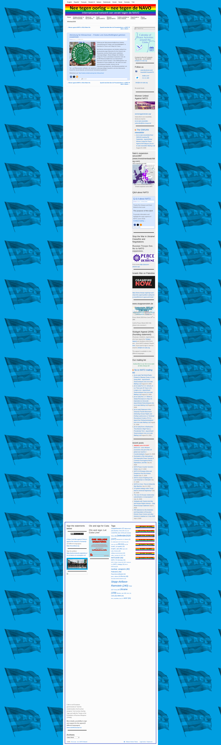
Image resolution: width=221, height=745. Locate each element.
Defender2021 (120, 539)
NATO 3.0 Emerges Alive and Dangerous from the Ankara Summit (143, 473)
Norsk (120, 2)
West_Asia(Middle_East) (117, 598)
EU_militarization (115, 541)
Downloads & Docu (134, 17)
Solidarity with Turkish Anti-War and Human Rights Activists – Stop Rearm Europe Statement (144, 503)
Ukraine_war (121, 593)
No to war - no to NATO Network (79, 741)
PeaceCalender (143, 17)
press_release (115, 576)
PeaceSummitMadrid (118, 574)
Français (83, 2)
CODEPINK (115, 533)
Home (69, 17)
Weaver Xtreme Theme (132, 741)
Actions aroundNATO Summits (77, 17)
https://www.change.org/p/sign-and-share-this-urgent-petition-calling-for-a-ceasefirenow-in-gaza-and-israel (143, 295)
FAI (122, 541)
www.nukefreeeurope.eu (74, 727)
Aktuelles (75, 78)
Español (76, 2)
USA (114, 596)
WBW (120, 596)
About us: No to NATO (89, 17)
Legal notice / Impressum (146, 741)
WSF (127, 598)
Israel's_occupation (118, 546)
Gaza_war (114, 544)
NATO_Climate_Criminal (117, 562)
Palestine (116, 572)
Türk (133, 2)
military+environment (118, 553)
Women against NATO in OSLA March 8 (78, 27)
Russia (124, 576)
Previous (64, 10)
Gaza (126, 541)
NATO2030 (117, 558)
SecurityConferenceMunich (118, 578)
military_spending (115, 555)
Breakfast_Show (119, 530)
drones (127, 539)
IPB (121, 544)
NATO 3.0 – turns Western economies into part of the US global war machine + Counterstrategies (143, 450)
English (69, 2)
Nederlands (106, 2)
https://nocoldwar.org (73, 546)
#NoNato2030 (71, 21)
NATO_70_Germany (118, 560)
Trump (116, 589)
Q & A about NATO (142, 198)
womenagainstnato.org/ (143, 114)
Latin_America (116, 551)
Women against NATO (111, 17)
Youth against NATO (100, 17)
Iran (126, 544)
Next (157, 10)
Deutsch (91, 2)
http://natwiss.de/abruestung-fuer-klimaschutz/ (91, 73)
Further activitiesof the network (122, 17)
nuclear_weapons (120, 569)
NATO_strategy (119, 564)
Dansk (114, 2)
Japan (124, 548)
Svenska (127, 2)
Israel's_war (116, 549)
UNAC (128, 593)
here (133, 345)
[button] (71, 77)
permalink (85, 78)
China (126, 530)
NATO (123, 555)
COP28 (123, 533)
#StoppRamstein (117, 528)
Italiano (99, 2)
